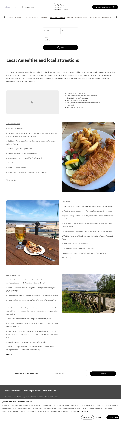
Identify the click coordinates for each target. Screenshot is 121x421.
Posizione (44, 17)
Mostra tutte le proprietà (105, 7)
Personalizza (87, 417)
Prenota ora (18, 17)
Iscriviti (103, 374)
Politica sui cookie (81, 411)
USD (16, 7)
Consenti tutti (113, 417)
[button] (4, 17)
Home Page (10, 354)
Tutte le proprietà (32, 17)
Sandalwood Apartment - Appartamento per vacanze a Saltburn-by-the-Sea (31, 397)
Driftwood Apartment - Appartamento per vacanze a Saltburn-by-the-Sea (30, 391)
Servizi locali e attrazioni (57, 17)
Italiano (7, 7)
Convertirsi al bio (94, 17)
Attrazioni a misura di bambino (76, 17)
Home (11, 17)
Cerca (62, 47)
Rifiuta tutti (100, 417)
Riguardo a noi (106, 17)
